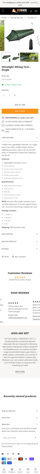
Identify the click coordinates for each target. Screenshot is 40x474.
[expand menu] (2, 10)
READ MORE (20, 371)
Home (4, 17)
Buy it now (20, 111)
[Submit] (35, 437)
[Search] (31, 11)
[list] (20, 35)
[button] (35, 11)
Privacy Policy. (7, 446)
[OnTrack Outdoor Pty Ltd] (19, 11)
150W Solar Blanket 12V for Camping (16, 318)
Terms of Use (31, 443)
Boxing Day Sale (17, 17)
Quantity (5, 90)
